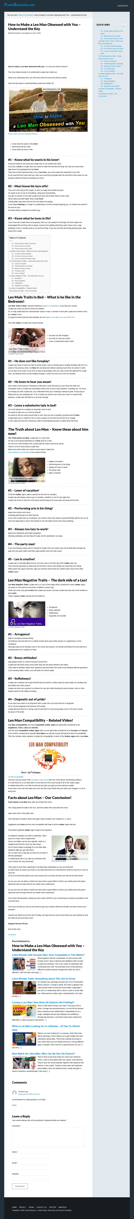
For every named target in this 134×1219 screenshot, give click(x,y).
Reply (14, 1105)
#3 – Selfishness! (17, 283)
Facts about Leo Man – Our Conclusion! (23, 291)
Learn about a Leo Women (18, 452)
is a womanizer (51, 306)
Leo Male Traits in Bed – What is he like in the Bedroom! (28, 251)
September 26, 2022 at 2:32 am (29, 1094)
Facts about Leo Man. (59, 861)
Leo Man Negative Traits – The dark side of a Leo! (26, 276)
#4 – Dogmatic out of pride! (20, 285)
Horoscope (12, 934)
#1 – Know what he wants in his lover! (24, 243)
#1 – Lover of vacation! (19, 263)
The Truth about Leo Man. (17, 483)
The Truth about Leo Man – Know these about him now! (28, 261)
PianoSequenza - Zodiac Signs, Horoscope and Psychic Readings (20, 5)
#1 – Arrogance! (17, 278)
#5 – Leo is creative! (18, 273)
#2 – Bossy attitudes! (18, 281)
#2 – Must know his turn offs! (21, 246)
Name (15, 1152)
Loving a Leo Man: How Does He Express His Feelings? (43, 1002)
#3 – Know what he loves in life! (22, 248)
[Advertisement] (48, 50)
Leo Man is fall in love (39, 780)
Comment (16, 1126)
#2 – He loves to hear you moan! (22, 256)
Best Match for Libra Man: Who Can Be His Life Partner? (43, 1053)
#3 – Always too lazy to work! (21, 268)
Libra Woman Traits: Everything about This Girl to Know (43, 978)
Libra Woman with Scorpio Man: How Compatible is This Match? (48, 955)
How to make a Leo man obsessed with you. (23, 134)
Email (15, 1163)
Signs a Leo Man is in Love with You (60, 317)
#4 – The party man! (18, 271)
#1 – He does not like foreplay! (21, 254)
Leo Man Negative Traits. (16, 627)
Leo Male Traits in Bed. (16, 354)
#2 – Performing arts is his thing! (22, 266)
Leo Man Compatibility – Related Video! (23, 288)
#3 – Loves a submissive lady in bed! (23, 258)
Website (15, 1174)
